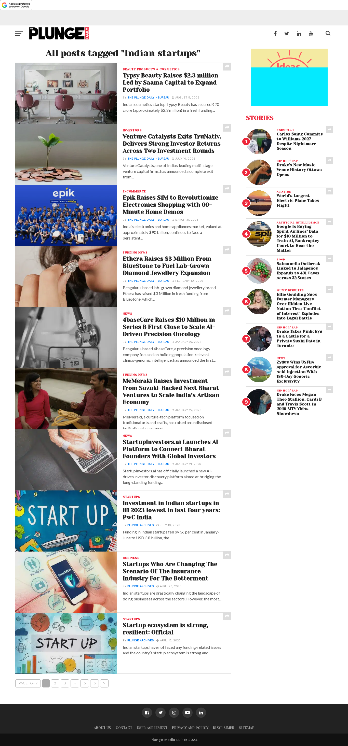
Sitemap (247, 728)
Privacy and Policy (190, 728)
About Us (102, 728)
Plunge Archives (140, 525)
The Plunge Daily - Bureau (148, 97)
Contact (124, 728)
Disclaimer (223, 728)
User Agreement (152, 728)
